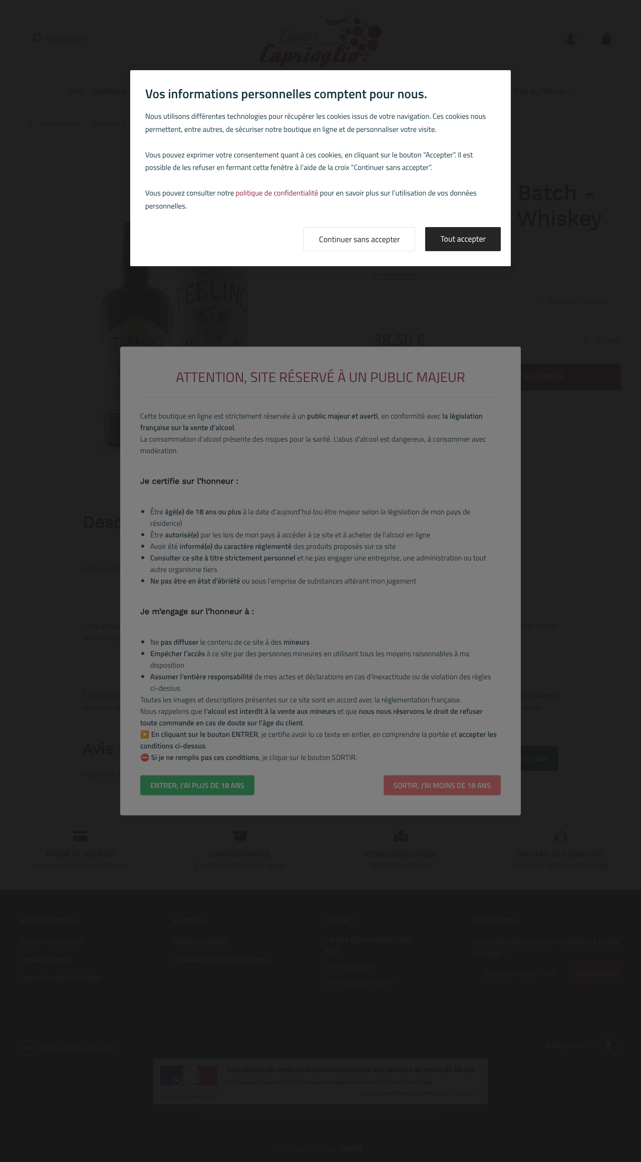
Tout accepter (463, 239)
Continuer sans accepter (359, 240)
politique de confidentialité (277, 193)
